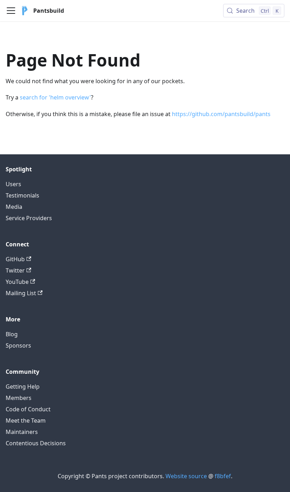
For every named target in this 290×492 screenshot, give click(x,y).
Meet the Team (26, 420)
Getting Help (23, 386)
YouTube (17, 282)
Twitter (15, 270)
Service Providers (29, 218)
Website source (186, 476)
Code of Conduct (28, 409)
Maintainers (22, 432)
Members (18, 398)
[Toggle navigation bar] (11, 10)
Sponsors (18, 345)
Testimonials (22, 195)
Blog (12, 334)
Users (13, 184)
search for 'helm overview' (55, 97)
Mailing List (21, 293)
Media (14, 207)
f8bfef (223, 476)
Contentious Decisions (36, 443)
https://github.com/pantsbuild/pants (221, 114)
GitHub (15, 259)
